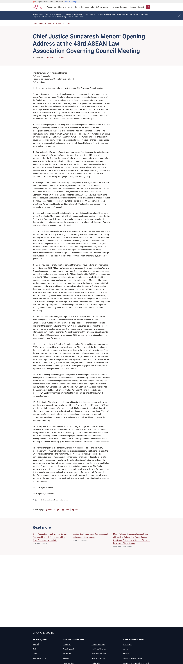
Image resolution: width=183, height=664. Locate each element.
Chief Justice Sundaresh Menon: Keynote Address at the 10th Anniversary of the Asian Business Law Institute (50, 537)
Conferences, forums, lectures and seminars (54, 500)
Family (35, 654)
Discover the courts (65, 7)
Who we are (51, 7)
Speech (61, 57)
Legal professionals (98, 658)
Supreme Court (51, 57)
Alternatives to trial (39, 658)
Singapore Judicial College (132, 658)
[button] (71, 1)
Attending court (68, 649)
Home (35, 23)
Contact (141, 7)
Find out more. (79, 17)
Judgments (89, 7)
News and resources (46, 23)
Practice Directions (98, 644)
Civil (34, 649)
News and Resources (119, 7)
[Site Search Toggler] (148, 7)
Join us (125, 649)
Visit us (126, 654)
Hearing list (79, 7)
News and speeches (63, 23)
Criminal (36, 644)
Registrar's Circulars (99, 649)
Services (133, 7)
